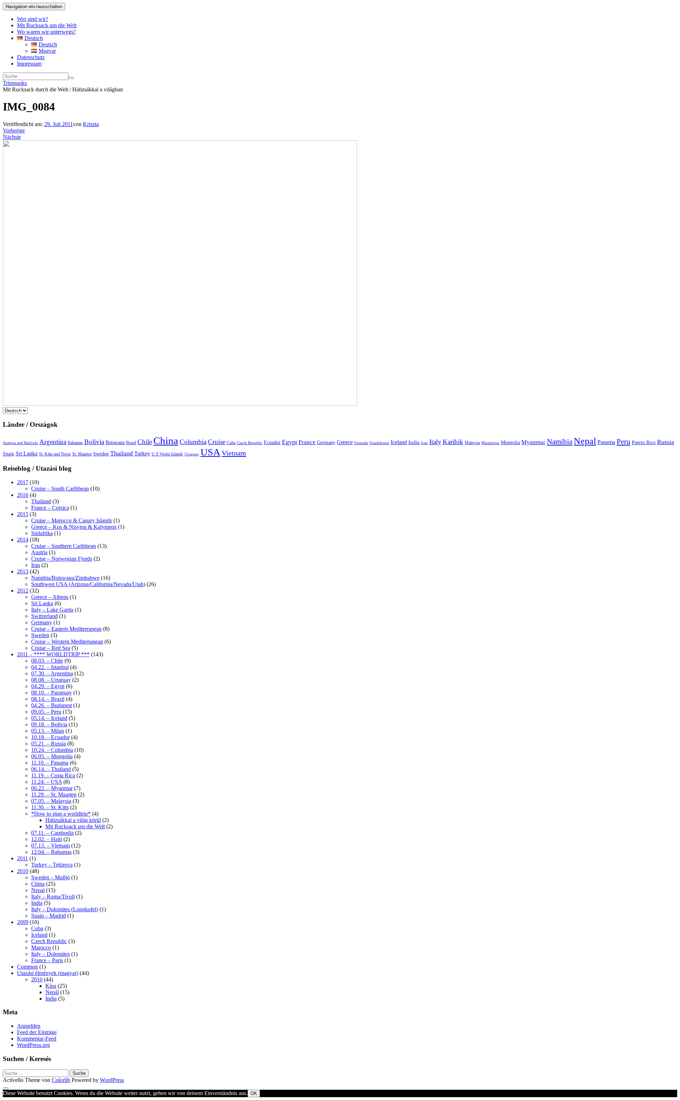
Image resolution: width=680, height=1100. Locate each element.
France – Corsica (50, 508)
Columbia (193, 442)
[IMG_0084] (180, 404)
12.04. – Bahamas (51, 852)
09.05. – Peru (46, 712)
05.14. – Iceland (49, 718)
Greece (345, 442)
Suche (79, 1073)
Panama (606, 442)
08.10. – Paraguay (51, 693)
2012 (22, 591)
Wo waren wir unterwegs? (46, 32)
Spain (8, 454)
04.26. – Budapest (51, 705)
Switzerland (44, 616)
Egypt (289, 442)
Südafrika (42, 533)
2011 (22, 858)
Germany (326, 442)
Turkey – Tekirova (52, 865)
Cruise (216, 442)
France (307, 442)
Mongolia (510, 442)
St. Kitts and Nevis (55, 454)
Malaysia (472, 442)
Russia (665, 442)
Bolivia (94, 442)
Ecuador (272, 442)
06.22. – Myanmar (52, 788)
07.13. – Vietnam (50, 846)
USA (210, 452)
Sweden (101, 454)
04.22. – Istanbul (50, 667)
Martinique (490, 443)
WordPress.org (33, 1045)
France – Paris (47, 960)
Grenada (361, 443)
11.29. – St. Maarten (53, 795)
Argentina (52, 442)
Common (27, 967)
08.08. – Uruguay (51, 680)
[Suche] (71, 78)
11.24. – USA (46, 782)
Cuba (231, 442)
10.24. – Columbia (52, 750)
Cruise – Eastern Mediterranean (66, 629)
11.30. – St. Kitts (50, 807)
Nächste (12, 137)
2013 (22, 571)
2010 (22, 871)
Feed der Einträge (37, 1032)
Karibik (453, 442)
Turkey (142, 453)
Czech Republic (249, 443)
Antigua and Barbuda (20, 443)
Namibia (559, 441)
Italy (435, 442)
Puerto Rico (644, 442)
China (165, 440)
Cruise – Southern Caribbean (63, 546)
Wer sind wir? (32, 19)
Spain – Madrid (48, 916)
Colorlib (61, 1080)
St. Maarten (82, 454)
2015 (22, 514)
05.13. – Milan (47, 731)
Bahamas (75, 442)
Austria (39, 552)
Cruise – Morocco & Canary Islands (71, 520)
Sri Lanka (27, 453)
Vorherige (14, 130)
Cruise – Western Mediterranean (67, 642)
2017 (22, 482)
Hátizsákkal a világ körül (73, 820)
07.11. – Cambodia (52, 833)
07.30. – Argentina (52, 673)
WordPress (112, 1080)
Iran (424, 443)
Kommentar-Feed (36, 1039)
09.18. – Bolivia (49, 724)
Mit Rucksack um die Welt (46, 25)
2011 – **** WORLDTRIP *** (53, 654)
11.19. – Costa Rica (53, 775)
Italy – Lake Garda (52, 610)
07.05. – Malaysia (51, 801)
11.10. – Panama (49, 763)
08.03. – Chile (47, 661)
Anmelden (28, 1026)
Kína (50, 986)
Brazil (131, 442)
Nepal (585, 441)
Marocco (41, 948)
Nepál (52, 992)
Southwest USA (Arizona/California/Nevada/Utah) (88, 584)
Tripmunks (15, 83)
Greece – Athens (49, 597)
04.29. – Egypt (47, 686)
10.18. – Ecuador (50, 737)
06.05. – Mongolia (52, 756)
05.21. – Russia (48, 744)
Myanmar (533, 442)
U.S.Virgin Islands (167, 454)
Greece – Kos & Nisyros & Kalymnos (74, 527)
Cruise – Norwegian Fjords (61, 559)
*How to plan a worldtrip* (61, 814)
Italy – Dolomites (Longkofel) (64, 909)
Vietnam (234, 453)
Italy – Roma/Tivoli (53, 897)
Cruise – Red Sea (50, 648)
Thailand (121, 453)
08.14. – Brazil (47, 699)
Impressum (29, 64)
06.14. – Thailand (51, 769)
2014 (22, 540)
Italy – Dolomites (50, 954)
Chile (144, 442)
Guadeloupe (379, 443)
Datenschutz (31, 57)
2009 (22, 922)
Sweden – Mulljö (50, 877)
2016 (22, 495)
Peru (623, 441)
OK (253, 1093)
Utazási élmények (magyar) (47, 973)
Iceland (399, 442)
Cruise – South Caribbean (60, 489)
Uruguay (192, 454)
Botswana (115, 442)
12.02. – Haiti (46, 839)
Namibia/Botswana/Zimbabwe (65, 578)
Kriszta (91, 124)
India (414, 442)
